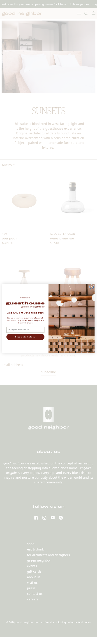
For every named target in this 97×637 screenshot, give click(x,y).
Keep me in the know (25, 337)
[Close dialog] (92, 287)
